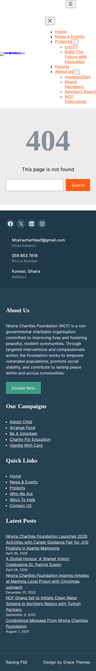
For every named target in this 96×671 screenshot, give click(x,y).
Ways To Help (22, 499)
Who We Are (21, 493)
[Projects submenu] (74, 42)
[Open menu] (71, 4)
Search (78, 185)
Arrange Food (22, 427)
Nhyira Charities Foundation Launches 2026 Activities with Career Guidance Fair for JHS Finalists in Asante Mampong (47, 542)
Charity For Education (30, 439)
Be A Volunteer (23, 433)
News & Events (24, 481)
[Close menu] (50, 21)
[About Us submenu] (76, 72)
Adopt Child (21, 421)
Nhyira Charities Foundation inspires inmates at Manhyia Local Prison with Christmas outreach (47, 581)
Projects (17, 487)
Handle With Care (26, 445)
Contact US (21, 505)
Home (15, 476)
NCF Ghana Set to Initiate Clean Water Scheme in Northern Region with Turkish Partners (43, 603)
